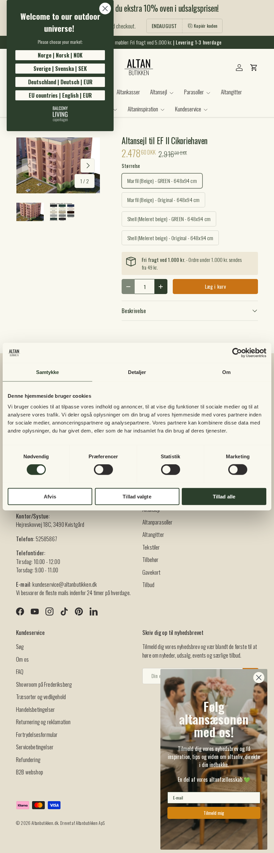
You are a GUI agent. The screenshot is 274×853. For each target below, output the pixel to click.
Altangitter (231, 92)
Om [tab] (226, 372)
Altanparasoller (157, 522)
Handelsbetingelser (35, 709)
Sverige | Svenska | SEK (60, 69)
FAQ (20, 671)
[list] (58, 165)
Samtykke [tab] (47, 372)
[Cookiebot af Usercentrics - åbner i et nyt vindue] (237, 353)
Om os (22, 659)
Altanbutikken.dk (44, 823)
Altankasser (128, 92)
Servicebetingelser (34, 747)
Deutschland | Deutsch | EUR (60, 82)
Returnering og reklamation (43, 722)
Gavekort (151, 572)
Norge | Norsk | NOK (60, 55)
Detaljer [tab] (137, 372)
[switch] (103, 469)
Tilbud (148, 584)
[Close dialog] (105, 8)
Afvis (50, 496)
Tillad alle (224, 496)
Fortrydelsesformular (36, 734)
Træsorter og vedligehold (41, 696)
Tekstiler (151, 547)
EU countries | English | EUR (60, 95)
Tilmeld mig (213, 812)
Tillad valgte (137, 496)
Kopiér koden (205, 25)
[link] (60, 114)
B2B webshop (29, 772)
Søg (20, 646)
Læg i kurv (215, 286)
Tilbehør (150, 559)
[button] (254, 67)
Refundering (28, 759)
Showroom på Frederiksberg (44, 684)
